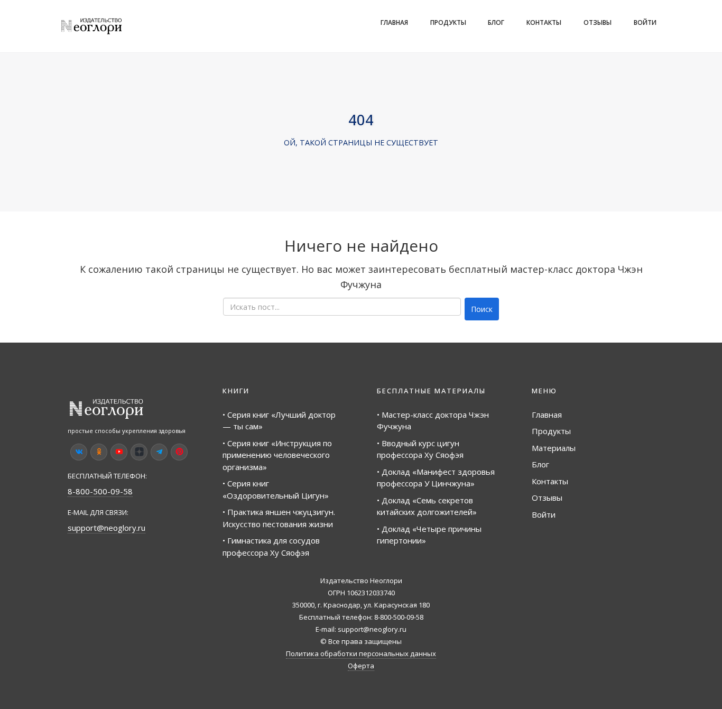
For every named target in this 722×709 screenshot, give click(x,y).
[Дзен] (139, 452)
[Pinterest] (179, 452)
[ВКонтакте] (78, 452)
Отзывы (598, 22)
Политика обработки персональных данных (361, 653)
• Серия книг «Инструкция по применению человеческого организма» (277, 455)
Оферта (361, 665)
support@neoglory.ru (106, 527)
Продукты (448, 22)
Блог (496, 22)
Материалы (554, 448)
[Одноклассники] (98, 452)
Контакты (543, 22)
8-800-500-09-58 (100, 491)
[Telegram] (159, 452)
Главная (394, 22)
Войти (645, 22)
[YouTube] (118, 452)
